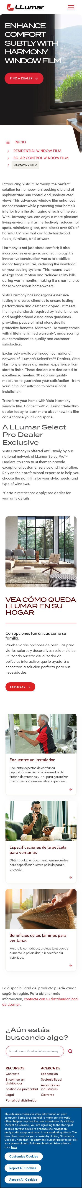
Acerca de (50, 1067)
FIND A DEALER (21, 78)
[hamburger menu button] (71, 7)
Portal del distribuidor (22, 1100)
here (14, 1147)
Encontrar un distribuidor (15, 1081)
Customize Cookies (23, 1156)
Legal (10, 1094)
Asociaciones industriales (50, 1087)
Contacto (12, 1073)
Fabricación (49, 1073)
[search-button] (70, 1051)
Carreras (47, 1094)
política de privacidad (22, 1089)
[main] (41, 1147)
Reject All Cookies (22, 1167)
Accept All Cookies (23, 1179)
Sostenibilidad (51, 1079)
